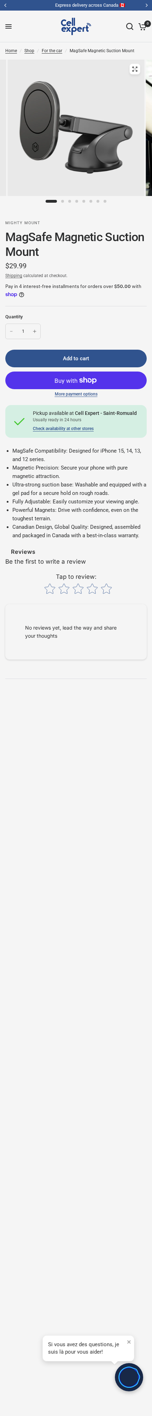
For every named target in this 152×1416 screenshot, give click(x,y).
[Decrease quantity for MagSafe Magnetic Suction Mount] (11, 331)
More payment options (76, 394)
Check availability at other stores (63, 429)
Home (11, 50)
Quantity (14, 316)
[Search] (130, 26)
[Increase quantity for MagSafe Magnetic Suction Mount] (34, 331)
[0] (141, 26)
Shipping (13, 275)
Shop (29, 50)
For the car (52, 50)
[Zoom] (134, 69)
